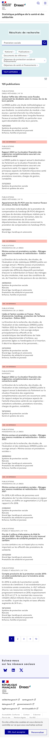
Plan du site (6, 718)
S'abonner (37, 715)
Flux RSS (32, 718)
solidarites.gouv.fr (9, 700)
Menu (45, 3)
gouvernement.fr (24, 704)
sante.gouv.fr (27, 700)
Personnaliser (37, 732)
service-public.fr (29, 709)
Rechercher (38, 3)
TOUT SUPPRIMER (11, 72)
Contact (26, 715)
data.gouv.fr (7, 704)
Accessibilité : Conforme (11, 715)
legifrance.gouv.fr (9, 709)
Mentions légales (20, 718)
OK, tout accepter (16, 731)
